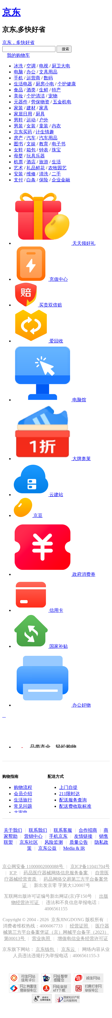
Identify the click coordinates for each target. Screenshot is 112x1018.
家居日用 (23, 113)
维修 (31, 173)
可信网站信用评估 (23, 978)
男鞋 (18, 119)
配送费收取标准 (75, 806)
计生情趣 (45, 131)
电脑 (18, 71)
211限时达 (69, 793)
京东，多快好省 (18, 42)
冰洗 (18, 65)
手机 (18, 77)
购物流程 (23, 787)
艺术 (18, 167)
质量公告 (78, 842)
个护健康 (66, 83)
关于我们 (13, 830)
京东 (11, 12)
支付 (18, 179)
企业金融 (61, 179)
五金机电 (62, 101)
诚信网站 (88, 978)
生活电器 (23, 83)
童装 (43, 125)
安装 (18, 173)
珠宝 (56, 149)
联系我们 (38, 830)
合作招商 (88, 830)
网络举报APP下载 (56, 988)
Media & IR (74, 848)
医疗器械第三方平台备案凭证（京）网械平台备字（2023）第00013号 (56, 932)
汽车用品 (48, 137)
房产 (18, 137)
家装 (18, 107)
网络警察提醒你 (56, 978)
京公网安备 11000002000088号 (33, 866)
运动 (31, 119)
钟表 (43, 149)
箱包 (31, 149)
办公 (31, 71)
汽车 (31, 137)
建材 (31, 107)
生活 (56, 161)
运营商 (33, 77)
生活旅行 (23, 799)
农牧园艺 (57, 167)
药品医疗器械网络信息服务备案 (56, 872)
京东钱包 (45, 949)
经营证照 (79, 925)
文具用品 (48, 71)
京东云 (68, 949)
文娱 (31, 143)
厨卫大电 (61, 65)
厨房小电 (45, 83)
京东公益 (47, 848)
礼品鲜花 (35, 167)
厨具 (40, 113)
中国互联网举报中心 (23, 988)
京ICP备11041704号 (90, 866)
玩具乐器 (35, 155)
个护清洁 (35, 95)
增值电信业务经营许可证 (82, 938)
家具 (43, 107)
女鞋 (18, 149)
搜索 (64, 49)
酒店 (31, 161)
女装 (31, 125)
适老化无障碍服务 (42, 998)
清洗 (43, 173)
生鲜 (43, 89)
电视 (43, 65)
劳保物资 (40, 101)
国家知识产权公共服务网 (67, 998)
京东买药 (23, 131)
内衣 (56, 125)
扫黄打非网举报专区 (88, 988)
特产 (56, 89)
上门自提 (68, 787)
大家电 (21, 812)
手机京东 (58, 836)
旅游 (43, 161)
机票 (18, 161)
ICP (13, 872)
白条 (31, 179)
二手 (56, 173)
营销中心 (33, 836)
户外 (43, 119)
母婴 (18, 155)
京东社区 (29, 842)
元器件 (21, 101)
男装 (18, 125)
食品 (18, 89)
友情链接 (83, 836)
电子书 (58, 143)
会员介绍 (23, 793)
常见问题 (23, 806)
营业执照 (41, 938)
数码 (48, 77)
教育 (43, 143)
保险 (43, 179)
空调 (31, 65)
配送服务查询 (73, 799)
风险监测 (54, 842)
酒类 (31, 89)
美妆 (18, 95)
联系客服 (63, 830)
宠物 (52, 95)
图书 (18, 143)
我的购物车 (18, 55)
